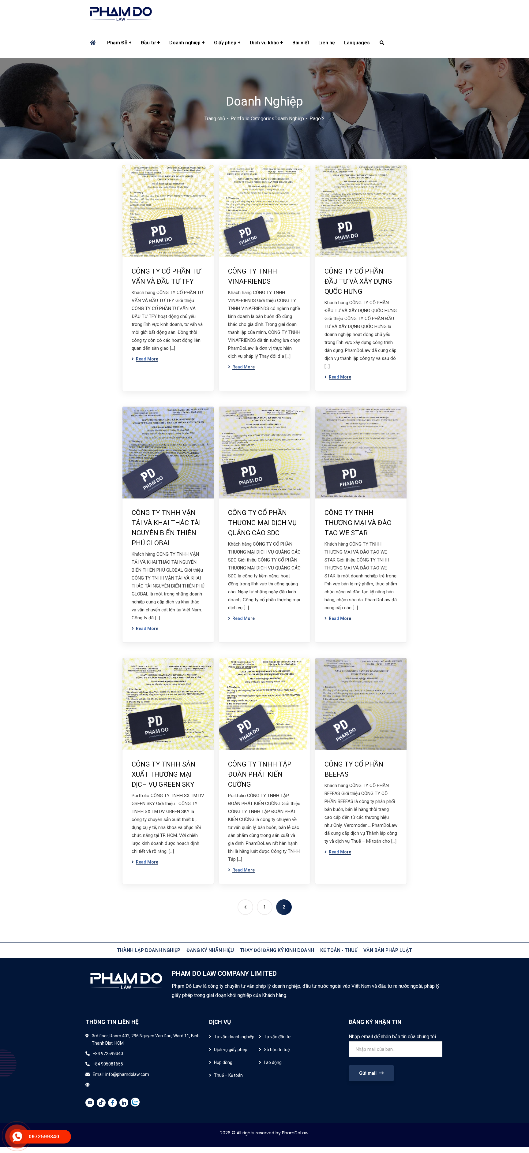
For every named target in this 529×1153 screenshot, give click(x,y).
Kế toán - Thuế (338, 950)
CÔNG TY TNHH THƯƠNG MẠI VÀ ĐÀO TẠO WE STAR (358, 523)
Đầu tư (148, 43)
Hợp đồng (223, 1062)
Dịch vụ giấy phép (230, 1049)
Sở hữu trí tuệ (277, 1049)
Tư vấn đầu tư (277, 1036)
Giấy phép (225, 43)
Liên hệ (326, 43)
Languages (357, 43)
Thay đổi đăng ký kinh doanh (277, 950)
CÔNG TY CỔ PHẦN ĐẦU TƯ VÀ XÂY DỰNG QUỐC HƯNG (358, 281)
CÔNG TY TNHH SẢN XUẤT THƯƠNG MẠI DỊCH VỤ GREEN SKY (163, 774)
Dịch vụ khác (264, 43)
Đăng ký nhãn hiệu (210, 950)
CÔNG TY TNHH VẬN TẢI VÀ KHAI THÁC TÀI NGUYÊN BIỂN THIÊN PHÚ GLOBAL (166, 528)
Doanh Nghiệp (289, 118)
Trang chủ (214, 118)
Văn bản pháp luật (387, 950)
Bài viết (300, 43)
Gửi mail (368, 1073)
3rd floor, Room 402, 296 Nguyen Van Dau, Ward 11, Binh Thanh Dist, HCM (146, 1039)
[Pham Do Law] (120, 14)
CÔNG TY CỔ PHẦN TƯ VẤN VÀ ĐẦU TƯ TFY (166, 276)
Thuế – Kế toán (228, 1075)
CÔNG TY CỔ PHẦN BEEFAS (354, 769)
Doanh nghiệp (185, 43)
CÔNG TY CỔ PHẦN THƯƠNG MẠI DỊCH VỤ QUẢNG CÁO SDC (262, 523)
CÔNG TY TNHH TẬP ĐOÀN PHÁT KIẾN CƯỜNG (259, 774)
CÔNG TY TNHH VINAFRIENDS (252, 276)
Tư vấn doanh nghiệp (234, 1036)
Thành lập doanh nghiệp (148, 950)
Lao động (273, 1062)
